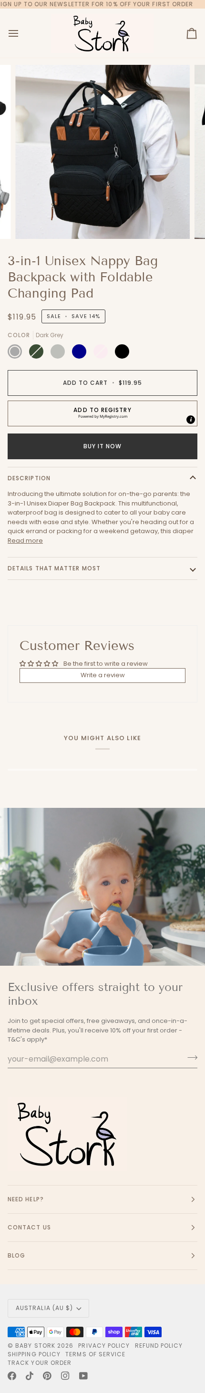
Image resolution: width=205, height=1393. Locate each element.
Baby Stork (35, 1345)
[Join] (189, 1057)
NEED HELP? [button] (26, 1199)
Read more (25, 540)
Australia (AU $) (44, 1308)
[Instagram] (65, 1376)
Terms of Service (95, 1354)
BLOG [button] (16, 1255)
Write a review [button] (103, 675)
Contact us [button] (29, 1227)
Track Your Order (40, 1363)
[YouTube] (83, 1376)
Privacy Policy (104, 1345)
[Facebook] (12, 1376)
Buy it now (102, 446)
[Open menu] (22, 33)
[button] (102, 413)
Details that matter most (54, 568)
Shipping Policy (34, 1354)
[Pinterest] (47, 1376)
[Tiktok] (29, 1376)
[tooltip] (190, 419)
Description (29, 478)
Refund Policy (159, 1345)
